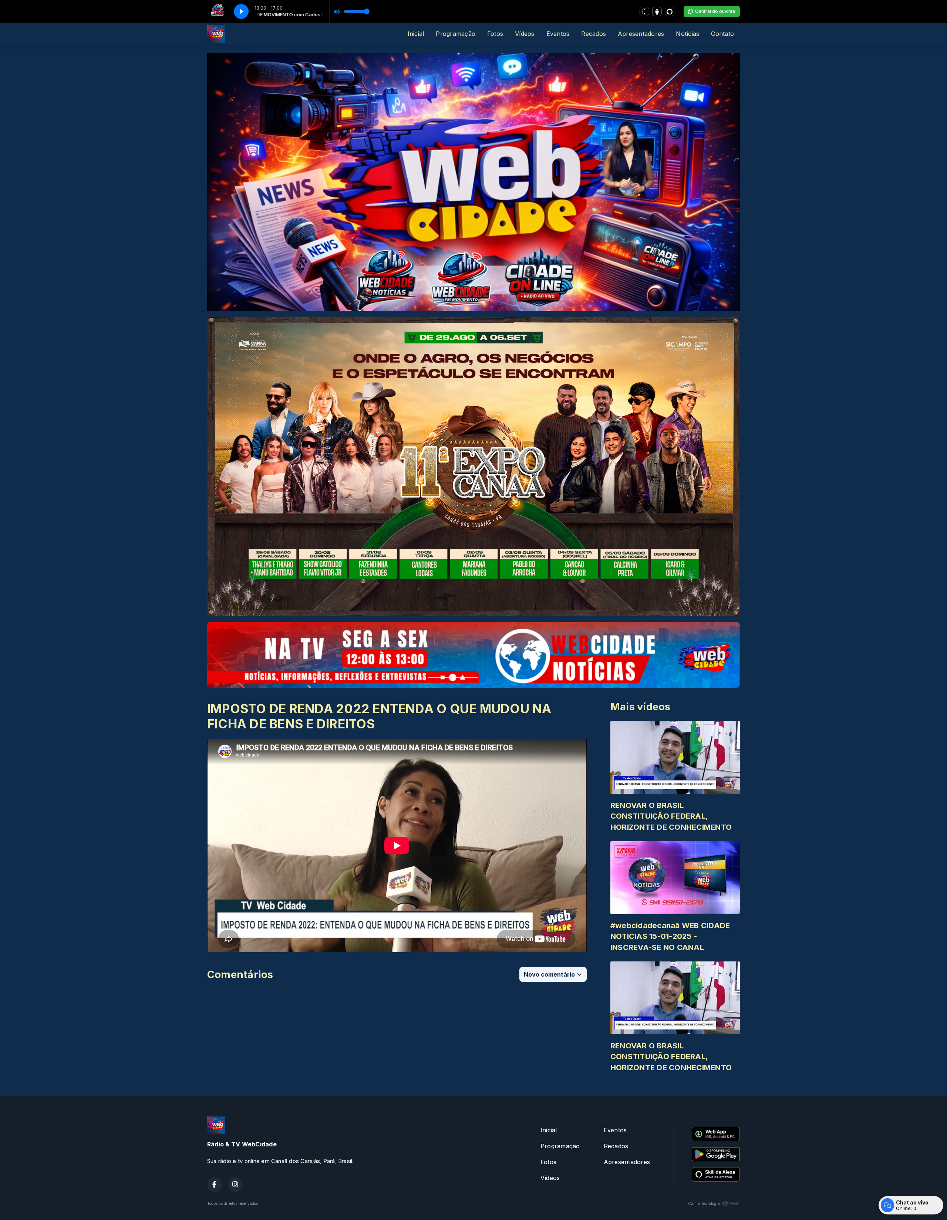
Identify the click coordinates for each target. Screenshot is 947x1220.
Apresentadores (641, 33)
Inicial (416, 33)
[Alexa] (669, 11)
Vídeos (524, 33)
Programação (455, 33)
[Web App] (644, 11)
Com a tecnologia (704, 1203)
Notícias (687, 33)
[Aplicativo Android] (657, 11)
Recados (593, 33)
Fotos (495, 33)
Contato (722, 33)
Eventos (558, 33)
